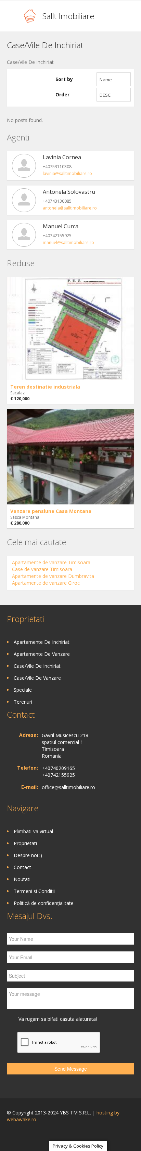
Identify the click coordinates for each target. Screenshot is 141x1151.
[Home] (29, 16)
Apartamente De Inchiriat (41, 642)
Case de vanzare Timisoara (42, 569)
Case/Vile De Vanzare (37, 678)
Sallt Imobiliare (68, 16)
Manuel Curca (60, 226)
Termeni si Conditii (34, 891)
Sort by (64, 79)
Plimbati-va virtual (33, 831)
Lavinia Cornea (62, 157)
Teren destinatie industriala (45, 386)
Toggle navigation (13, 17)
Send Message (70, 1068)
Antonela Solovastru (69, 191)
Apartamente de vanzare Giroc (46, 583)
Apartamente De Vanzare (42, 654)
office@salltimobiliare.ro (68, 787)
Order (62, 94)
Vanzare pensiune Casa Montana (50, 511)
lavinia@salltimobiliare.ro (67, 173)
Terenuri (23, 702)
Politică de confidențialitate (44, 903)
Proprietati (25, 843)
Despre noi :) (28, 855)
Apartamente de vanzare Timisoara (51, 562)
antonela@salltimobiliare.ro (70, 208)
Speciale (23, 690)
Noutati (22, 879)
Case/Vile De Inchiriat (37, 666)
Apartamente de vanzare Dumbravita (53, 576)
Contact (22, 867)
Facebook (9, 1136)
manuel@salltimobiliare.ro (68, 242)
